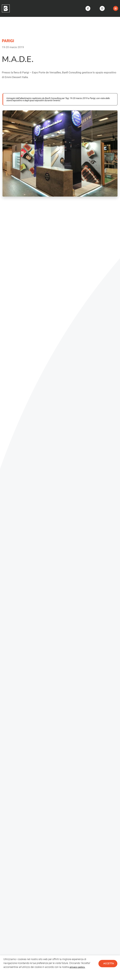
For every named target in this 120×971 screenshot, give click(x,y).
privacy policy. (77, 967)
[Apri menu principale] (115, 8)
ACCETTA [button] (108, 963)
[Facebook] (88, 8)
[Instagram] (102, 8)
